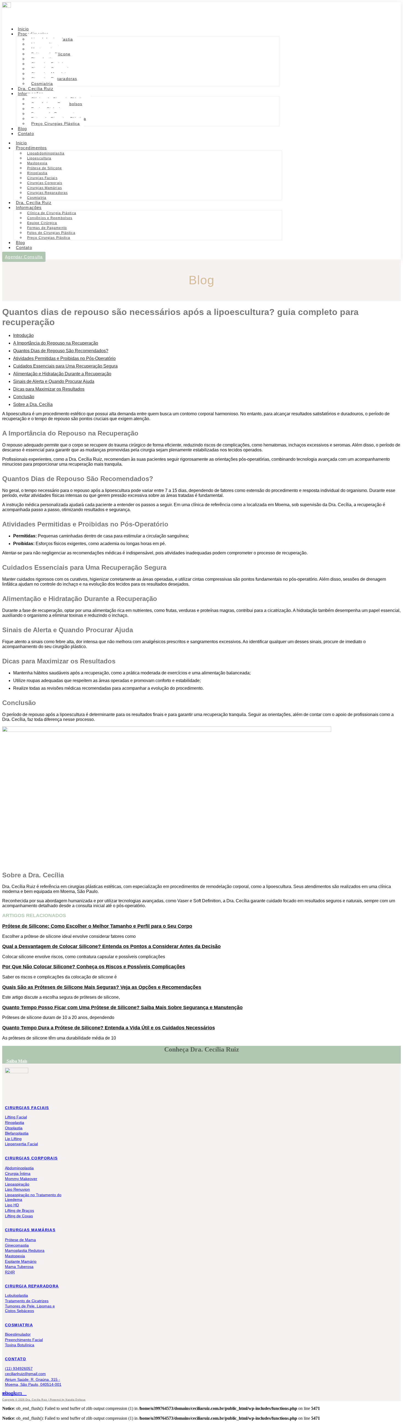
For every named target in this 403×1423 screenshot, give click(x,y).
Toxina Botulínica (19, 1345)
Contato (26, 133)
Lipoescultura (39, 158)
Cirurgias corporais (31, 1158)
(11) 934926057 (19, 1368)
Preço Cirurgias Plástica (55, 123)
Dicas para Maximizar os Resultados (48, 389)
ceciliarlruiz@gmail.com (25, 1374)
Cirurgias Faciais (42, 178)
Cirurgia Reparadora (32, 1286)
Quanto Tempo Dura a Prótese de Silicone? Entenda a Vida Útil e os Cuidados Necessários (108, 1027)
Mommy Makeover (21, 1178)
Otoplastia (13, 1128)
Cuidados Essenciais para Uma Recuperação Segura (65, 366)
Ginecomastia (17, 1245)
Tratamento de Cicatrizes (27, 1301)
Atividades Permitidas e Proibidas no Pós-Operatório (64, 358)
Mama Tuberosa (19, 1266)
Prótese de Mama (20, 1240)
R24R (10, 1272)
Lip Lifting (13, 1138)
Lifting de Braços (19, 1210)
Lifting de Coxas (19, 1216)
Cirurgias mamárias (30, 1230)
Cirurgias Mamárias (44, 188)
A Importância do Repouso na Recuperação (55, 343)
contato (15, 1359)
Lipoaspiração (17, 1184)
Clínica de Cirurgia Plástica (51, 213)
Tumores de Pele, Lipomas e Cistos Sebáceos (30, 1308)
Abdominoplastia (19, 1168)
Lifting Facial (16, 1117)
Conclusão (23, 396)
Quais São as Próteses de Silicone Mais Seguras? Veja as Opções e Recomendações (101, 987)
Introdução (23, 335)
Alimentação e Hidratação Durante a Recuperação (62, 373)
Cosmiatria (19, 1325)
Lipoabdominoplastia (45, 153)
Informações (29, 207)
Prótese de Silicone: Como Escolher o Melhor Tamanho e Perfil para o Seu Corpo (97, 926)
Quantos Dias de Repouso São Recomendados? (60, 350)
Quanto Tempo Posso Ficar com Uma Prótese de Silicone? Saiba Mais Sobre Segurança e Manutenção (122, 1007)
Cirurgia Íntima (17, 1173)
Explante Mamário (20, 1261)
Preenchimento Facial (24, 1340)
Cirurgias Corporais (44, 183)
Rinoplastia (37, 173)
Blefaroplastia (17, 1133)
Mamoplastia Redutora (24, 1250)
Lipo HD (12, 1205)
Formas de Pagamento (47, 228)
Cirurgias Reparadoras (47, 193)
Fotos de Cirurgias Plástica (51, 233)
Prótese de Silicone (44, 168)
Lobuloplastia (16, 1295)
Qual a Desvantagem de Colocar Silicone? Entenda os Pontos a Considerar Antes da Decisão (111, 946)
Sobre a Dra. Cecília (33, 404)
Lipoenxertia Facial (21, 1144)
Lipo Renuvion (17, 1189)
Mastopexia (37, 163)
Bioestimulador (18, 1334)
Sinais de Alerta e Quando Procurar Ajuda (53, 381)
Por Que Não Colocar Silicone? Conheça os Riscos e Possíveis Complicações (93, 966)
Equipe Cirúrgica (42, 223)
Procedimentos (31, 147)
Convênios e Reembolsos (49, 218)
